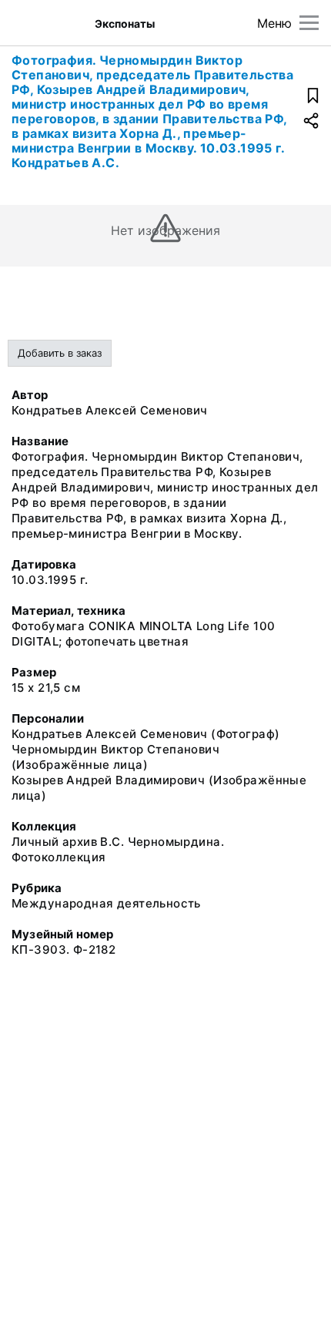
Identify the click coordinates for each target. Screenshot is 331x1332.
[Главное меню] (309, 23)
